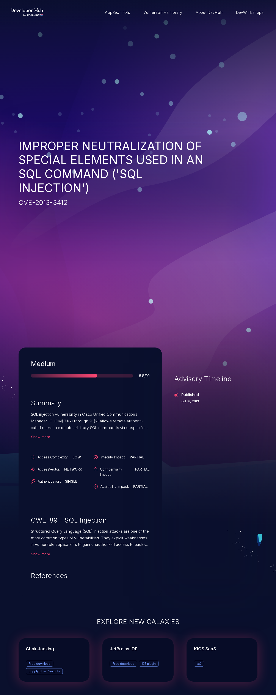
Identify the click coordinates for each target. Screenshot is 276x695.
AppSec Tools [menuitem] (117, 12)
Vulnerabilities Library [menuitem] (162, 12)
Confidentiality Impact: (111, 472)
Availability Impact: (114, 486)
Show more (40, 437)
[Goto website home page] (27, 12)
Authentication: (49, 481)
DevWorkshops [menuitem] (249, 12)
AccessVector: (49, 469)
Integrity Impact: (112, 457)
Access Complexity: (53, 457)
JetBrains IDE (123, 648)
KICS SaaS (205, 648)
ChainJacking (40, 648)
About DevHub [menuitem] (209, 12)
